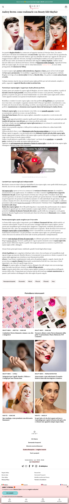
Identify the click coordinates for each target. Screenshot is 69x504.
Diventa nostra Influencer (34, 446)
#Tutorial (45, 281)
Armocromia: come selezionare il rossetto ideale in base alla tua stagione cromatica (48, 377)
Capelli (15, 373)
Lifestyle (15, 330)
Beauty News (7, 330)
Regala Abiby (5, 472)
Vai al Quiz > (10, 493)
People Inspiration (51, 373)
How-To (5, 415)
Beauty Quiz (5, 475)
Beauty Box (37, 472)
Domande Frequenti (39, 475)
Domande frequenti (34, 442)
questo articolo (12, 241)
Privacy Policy (19, 496)
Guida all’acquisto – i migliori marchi (34, 449)
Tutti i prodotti (34, 453)
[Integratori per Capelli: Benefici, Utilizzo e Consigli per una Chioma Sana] (18, 356)
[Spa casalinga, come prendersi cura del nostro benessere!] (18, 397)
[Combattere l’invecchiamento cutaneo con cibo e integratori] (18, 312)
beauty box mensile (24, 203)
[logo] (34, 7)
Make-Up (44, 415)
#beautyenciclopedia (9, 281)
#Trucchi (37, 281)
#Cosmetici (22, 281)
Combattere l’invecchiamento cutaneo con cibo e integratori (18, 334)
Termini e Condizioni (40, 479)
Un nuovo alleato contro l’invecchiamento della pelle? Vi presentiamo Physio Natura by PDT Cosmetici (50, 334)
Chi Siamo (34, 439)
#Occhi (30, 281)
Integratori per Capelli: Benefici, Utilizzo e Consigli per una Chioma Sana (16, 377)
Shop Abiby (5, 477)
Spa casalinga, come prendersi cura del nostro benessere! (18, 419)
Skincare (23, 330)
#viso (53, 281)
